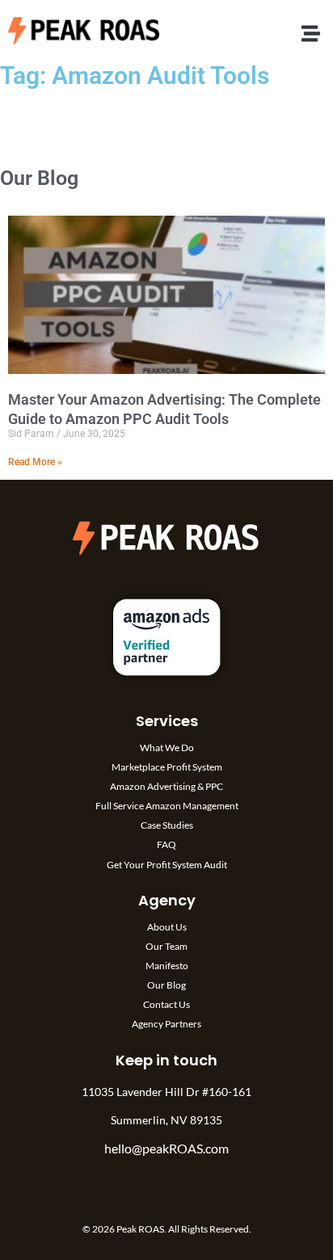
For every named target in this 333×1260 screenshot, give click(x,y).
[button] (311, 33)
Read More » (35, 462)
